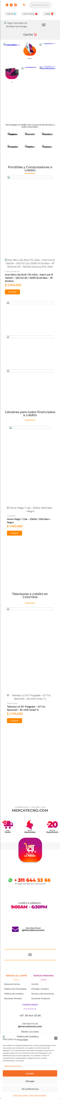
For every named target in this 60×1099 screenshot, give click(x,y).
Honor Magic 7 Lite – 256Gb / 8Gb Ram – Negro (29, 520)
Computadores (25, 271)
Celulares (11, 516)
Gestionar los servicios (12, 1066)
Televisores (12, 703)
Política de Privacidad (37, 1095)
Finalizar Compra (40, 989)
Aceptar (30, 1073)
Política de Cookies (20, 1095)
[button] (55, 1038)
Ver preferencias (30, 1089)
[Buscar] (24, 4)
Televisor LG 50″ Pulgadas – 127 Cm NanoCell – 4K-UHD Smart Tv (26, 708)
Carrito (34, 984)
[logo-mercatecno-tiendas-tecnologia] (16, 24)
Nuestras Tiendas (13, 998)
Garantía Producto (40, 998)
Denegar (30, 1081)
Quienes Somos (12, 984)
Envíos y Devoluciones (42, 993)
